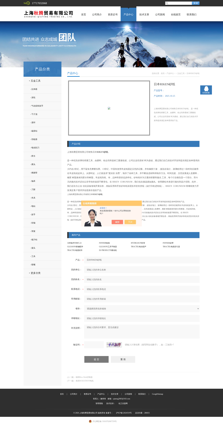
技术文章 (144, 14)
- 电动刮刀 (34, 147)
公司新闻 (160, 14)
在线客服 (206, 93)
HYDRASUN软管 (138, 243)
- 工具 (32, 256)
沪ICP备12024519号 (124, 413)
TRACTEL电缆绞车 (75, 250)
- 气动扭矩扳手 (36, 106)
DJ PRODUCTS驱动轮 (108, 250)
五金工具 (181, 73)
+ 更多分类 (35, 273)
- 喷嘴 (32, 264)
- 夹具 (32, 198)
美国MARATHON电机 (85, 381)
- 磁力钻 (33, 239)
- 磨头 (32, 164)
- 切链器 (33, 139)
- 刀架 (32, 189)
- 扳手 (32, 214)
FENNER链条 (104, 243)
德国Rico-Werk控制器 (84, 377)
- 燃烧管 (33, 173)
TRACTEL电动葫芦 (138, 247)
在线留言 (176, 14)
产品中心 (128, 14)
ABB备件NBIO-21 (74, 243)
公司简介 (97, 14)
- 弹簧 (32, 231)
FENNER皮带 (168, 243)
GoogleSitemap (157, 394)
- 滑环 (32, 122)
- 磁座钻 (33, 131)
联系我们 (191, 14)
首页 (83, 14)
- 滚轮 (32, 97)
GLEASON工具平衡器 (108, 247)
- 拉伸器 (33, 89)
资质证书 (113, 14)
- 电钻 (32, 206)
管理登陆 (99, 403)
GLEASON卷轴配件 (75, 247)
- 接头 (32, 248)
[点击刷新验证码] (114, 344)
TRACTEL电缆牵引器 (171, 247)
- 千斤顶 (33, 114)
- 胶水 (32, 156)
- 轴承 (32, 181)
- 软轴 (32, 223)
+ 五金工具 (35, 80)
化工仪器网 (123, 403)
